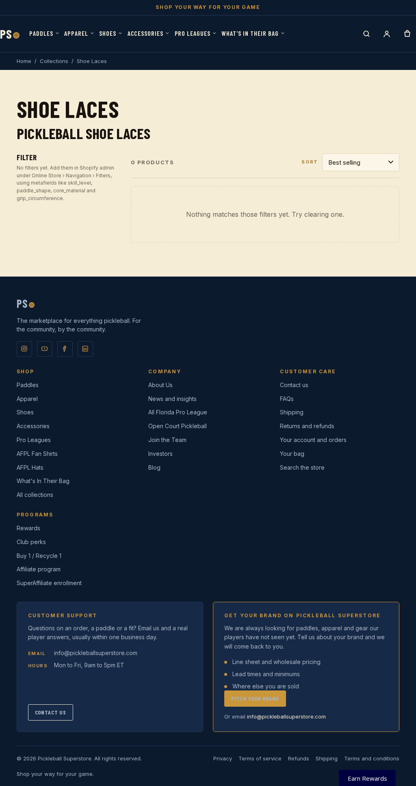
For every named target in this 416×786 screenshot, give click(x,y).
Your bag (292, 453)
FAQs (287, 398)
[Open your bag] (407, 34)
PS (10, 34)
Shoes (107, 33)
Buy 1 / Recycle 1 (39, 555)
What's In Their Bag (249, 33)
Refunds (298, 758)
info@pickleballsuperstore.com (95, 652)
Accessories (146, 33)
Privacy (222, 758)
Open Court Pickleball (177, 425)
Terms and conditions (371, 758)
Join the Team (167, 439)
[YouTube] (44, 349)
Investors (160, 453)
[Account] (387, 34)
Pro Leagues (193, 33)
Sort (309, 162)
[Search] (366, 34)
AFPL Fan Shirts (37, 453)
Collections (54, 61)
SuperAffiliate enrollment (49, 582)
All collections (35, 494)
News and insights (172, 398)
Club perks (31, 541)
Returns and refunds (307, 425)
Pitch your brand (255, 698)
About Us (160, 384)
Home (24, 61)
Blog (154, 467)
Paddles (41, 33)
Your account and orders (313, 439)
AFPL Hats (30, 467)
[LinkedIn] (85, 349)
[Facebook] (65, 349)
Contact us (294, 384)
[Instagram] (24, 349)
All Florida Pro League (177, 412)
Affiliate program (39, 569)
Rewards (28, 528)
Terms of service (260, 758)
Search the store (302, 467)
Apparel (76, 33)
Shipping (291, 412)
